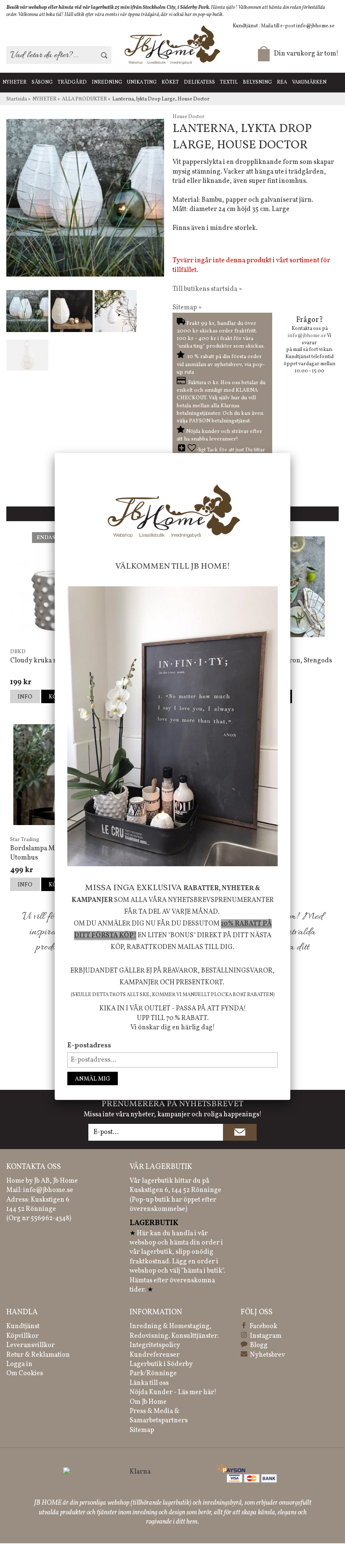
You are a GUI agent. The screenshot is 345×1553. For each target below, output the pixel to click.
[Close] (290, 453)
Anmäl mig (92, 1079)
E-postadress (89, 1045)
